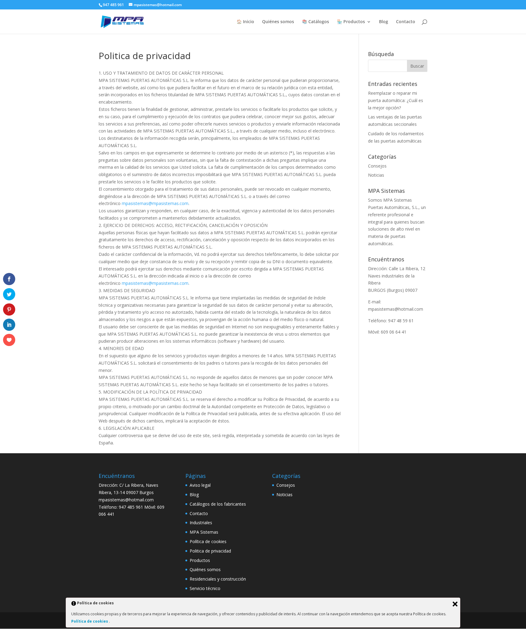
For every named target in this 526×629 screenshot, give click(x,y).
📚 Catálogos (315, 21)
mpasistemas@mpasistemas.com (155, 203)
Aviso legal (200, 485)
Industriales (201, 522)
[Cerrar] (455, 604)
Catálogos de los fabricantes (218, 504)
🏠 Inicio (245, 21)
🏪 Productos (351, 21)
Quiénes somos (278, 21)
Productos (200, 560)
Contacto (405, 21)
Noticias (376, 175)
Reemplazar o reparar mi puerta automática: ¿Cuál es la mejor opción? (395, 100)
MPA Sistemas (204, 532)
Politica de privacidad (210, 551)
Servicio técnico (205, 588)
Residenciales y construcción (218, 579)
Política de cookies (208, 541)
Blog (383, 21)
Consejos (377, 166)
